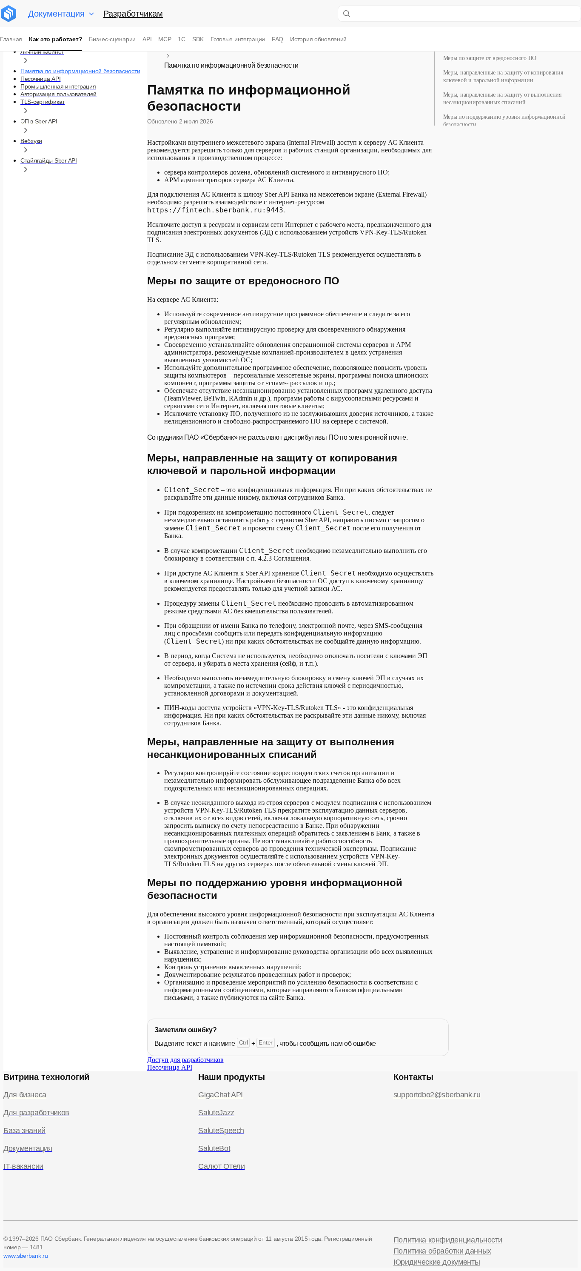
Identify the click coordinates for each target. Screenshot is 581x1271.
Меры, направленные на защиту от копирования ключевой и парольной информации (503, 76)
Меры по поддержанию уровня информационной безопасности (504, 121)
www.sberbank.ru (25, 1255)
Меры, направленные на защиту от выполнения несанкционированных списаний (502, 99)
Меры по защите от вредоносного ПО (490, 58)
